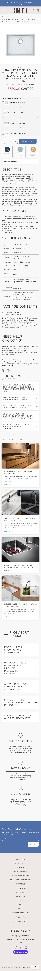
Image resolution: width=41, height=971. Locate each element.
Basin (20, 901)
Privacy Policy (20, 859)
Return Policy (20, 863)
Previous (2, 45)
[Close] (38, 2)
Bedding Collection (20, 921)
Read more (7, 484)
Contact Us (20, 884)
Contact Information (20, 876)
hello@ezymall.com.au (20, 936)
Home (4, 17)
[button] (3, 10)
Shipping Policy (20, 867)
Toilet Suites (20, 917)
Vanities (20, 905)
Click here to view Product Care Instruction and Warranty (23, 299)
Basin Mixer (20, 896)
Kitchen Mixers (20, 888)
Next (39, 45)
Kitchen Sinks (20, 892)
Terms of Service (20, 872)
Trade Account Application (20, 880)
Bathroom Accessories (20, 913)
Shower (21, 909)
